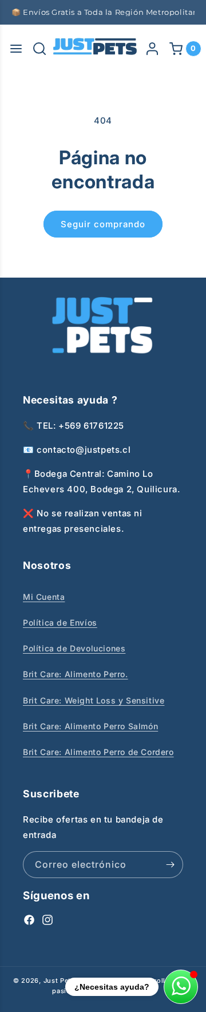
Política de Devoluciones (74, 648)
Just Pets (60, 981)
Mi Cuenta (44, 597)
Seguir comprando (103, 224)
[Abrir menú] (16, 48)
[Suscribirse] (170, 864)
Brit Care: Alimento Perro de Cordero (98, 752)
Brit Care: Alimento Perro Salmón (90, 726)
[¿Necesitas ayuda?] (181, 987)
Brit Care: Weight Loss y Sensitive (93, 700)
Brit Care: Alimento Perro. (75, 674)
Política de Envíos (60, 622)
